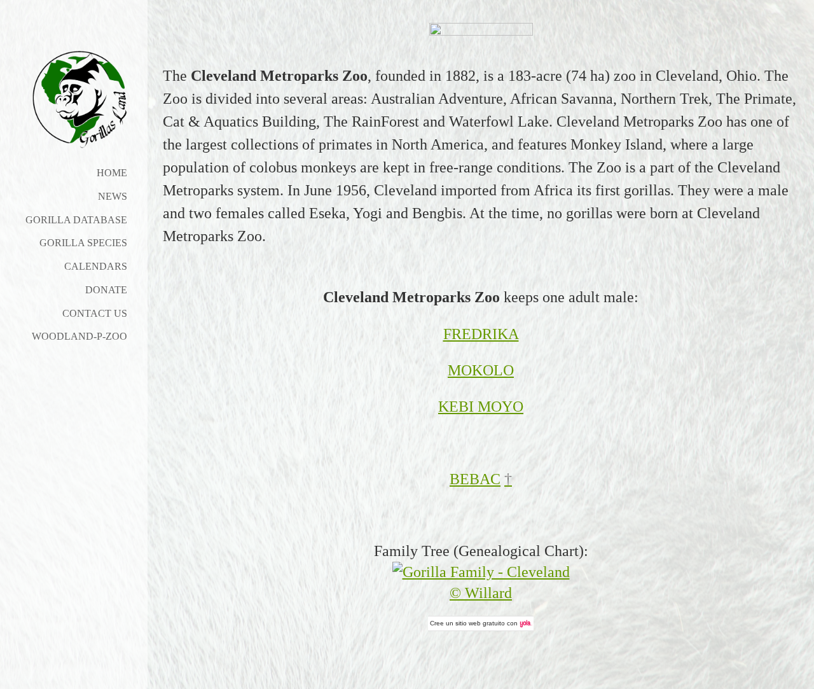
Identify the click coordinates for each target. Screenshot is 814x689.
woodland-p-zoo (79, 336)
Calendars (95, 266)
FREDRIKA (481, 334)
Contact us (94, 313)
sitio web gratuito (480, 623)
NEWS (112, 196)
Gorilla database (76, 219)
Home (112, 172)
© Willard (481, 593)
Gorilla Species (83, 242)
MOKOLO (481, 370)
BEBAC (475, 479)
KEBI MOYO (480, 406)
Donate (106, 289)
